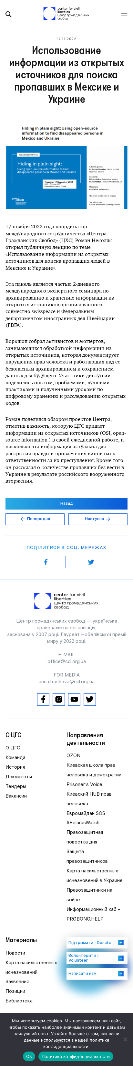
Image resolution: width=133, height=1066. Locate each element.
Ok (29, 1056)
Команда (15, 757)
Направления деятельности (85, 739)
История (15, 767)
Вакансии (16, 796)
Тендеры (15, 786)
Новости (15, 953)
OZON (73, 755)
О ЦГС (12, 748)
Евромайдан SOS (85, 813)
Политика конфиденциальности (76, 1056)
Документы (18, 777)
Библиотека (19, 1001)
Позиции (15, 991)
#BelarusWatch (82, 823)
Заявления (17, 981)
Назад (66, 503)
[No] (125, 1039)
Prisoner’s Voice (84, 784)
